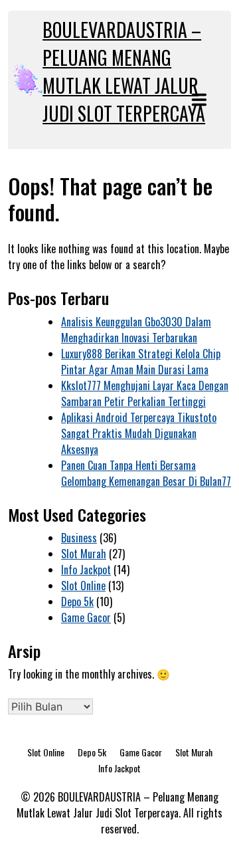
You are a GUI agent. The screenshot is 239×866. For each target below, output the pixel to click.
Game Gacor (86, 617)
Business (79, 538)
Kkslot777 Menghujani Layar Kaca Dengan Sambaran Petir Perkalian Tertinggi (144, 393)
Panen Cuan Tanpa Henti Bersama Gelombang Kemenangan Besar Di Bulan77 (146, 473)
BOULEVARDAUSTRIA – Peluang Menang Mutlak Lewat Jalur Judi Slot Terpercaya (123, 71)
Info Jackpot (86, 570)
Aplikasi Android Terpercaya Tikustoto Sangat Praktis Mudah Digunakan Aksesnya (138, 433)
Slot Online (83, 586)
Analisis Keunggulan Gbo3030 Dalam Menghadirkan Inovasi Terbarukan (136, 330)
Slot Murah (83, 554)
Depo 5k (77, 601)
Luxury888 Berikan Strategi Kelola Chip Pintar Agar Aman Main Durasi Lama (140, 362)
